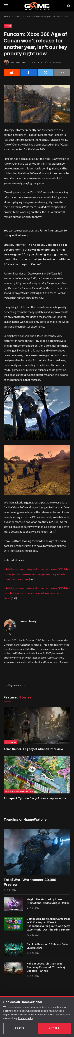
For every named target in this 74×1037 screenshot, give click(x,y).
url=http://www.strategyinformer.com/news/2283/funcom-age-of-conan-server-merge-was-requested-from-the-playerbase (37, 573)
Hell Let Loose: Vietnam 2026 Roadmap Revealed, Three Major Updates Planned (47, 967)
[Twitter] (9, 633)
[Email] (62, 72)
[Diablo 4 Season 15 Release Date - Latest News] (13, 949)
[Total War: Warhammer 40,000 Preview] (37, 852)
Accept (54, 1028)
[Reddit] (12, 72)
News (8, 26)
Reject (20, 1028)
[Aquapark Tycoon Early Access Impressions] (37, 774)
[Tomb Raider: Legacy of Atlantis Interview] (37, 725)
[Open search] (68, 6)
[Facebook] (28, 72)
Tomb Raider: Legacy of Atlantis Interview (33, 749)
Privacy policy (25, 1018)
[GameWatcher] (37, 6)
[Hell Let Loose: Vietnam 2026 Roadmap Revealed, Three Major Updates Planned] (13, 968)
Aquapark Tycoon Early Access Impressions (35, 798)
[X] (46, 72)
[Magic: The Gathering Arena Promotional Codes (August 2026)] (13, 904)
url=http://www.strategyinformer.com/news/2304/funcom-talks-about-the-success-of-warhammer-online (37, 593)
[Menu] (6, 6)
